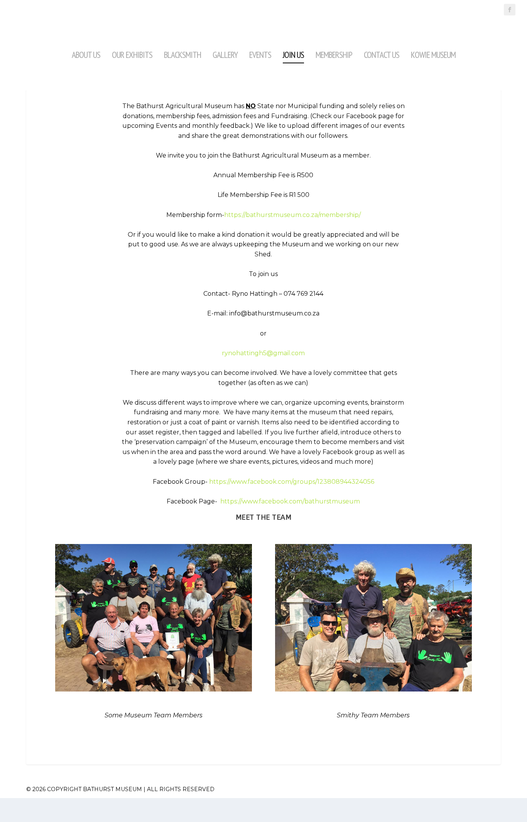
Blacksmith (182, 54)
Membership (334, 54)
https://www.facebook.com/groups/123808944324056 (291, 481)
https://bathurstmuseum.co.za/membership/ (292, 215)
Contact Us (381, 54)
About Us (86, 54)
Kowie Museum (433, 54)
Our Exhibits (132, 54)
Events (260, 54)
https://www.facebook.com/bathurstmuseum (290, 501)
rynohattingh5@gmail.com (263, 353)
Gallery (225, 54)
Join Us (293, 54)
